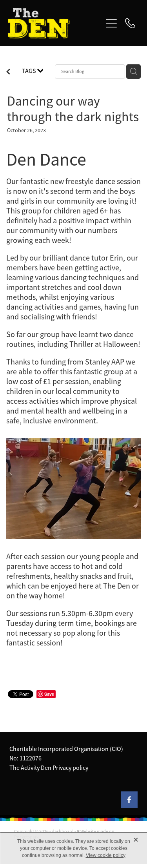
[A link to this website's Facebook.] (129, 799)
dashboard (63, 831)
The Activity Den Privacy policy (48, 768)
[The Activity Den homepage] (54, 23)
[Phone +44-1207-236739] (130, 23)
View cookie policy (105, 855)
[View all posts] (8, 72)
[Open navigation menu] (111, 23)
